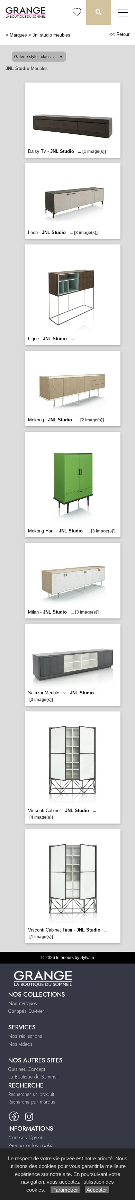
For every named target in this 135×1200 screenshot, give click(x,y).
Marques (18, 35)
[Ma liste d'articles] (77, 12)
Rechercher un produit (31, 1094)
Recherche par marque (31, 1102)
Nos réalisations (25, 1036)
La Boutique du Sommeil (33, 1077)
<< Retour (119, 34)
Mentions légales (25, 1137)
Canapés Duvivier (26, 1011)
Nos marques (22, 1003)
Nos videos (20, 1044)
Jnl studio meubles (51, 35)
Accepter (96, 1190)
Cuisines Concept (26, 1069)
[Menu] (123, 12)
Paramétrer (65, 1190)
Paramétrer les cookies (32, 1145)
